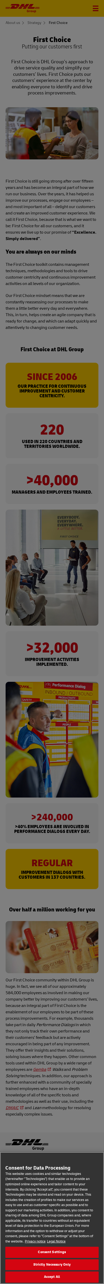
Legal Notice (56, 1241)
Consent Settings (52, 1252)
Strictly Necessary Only (52, 1264)
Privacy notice (35, 1241)
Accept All (52, 1277)
